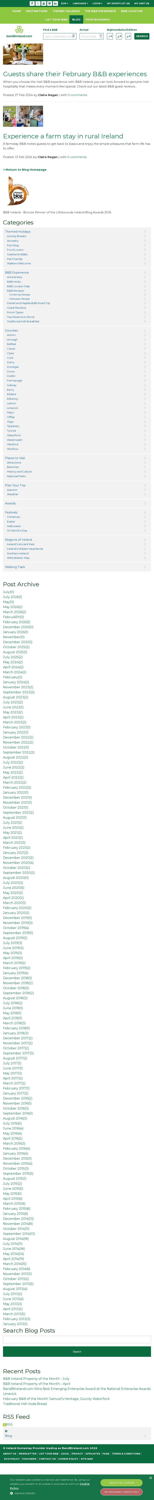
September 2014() (19, 1234)
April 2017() (13, 1078)
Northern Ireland (17, 553)
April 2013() (13, 1309)
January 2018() (16, 1033)
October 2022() (16, 747)
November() (14, 637)
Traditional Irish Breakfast (23, 321)
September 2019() (18, 933)
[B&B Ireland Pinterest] (50, 3)
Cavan (11, 348)
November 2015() (17, 1163)
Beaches (13, 467)
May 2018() (12, 1013)
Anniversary (14, 277)
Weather (12, 494)
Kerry (10, 389)
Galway (11, 385)
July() (8, 592)
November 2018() (18, 983)
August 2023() (15, 697)
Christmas (13, 516)
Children (128, 29)
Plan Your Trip (15, 485)
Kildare (11, 394)
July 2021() (12, 823)
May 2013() (12, 1304)
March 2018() (14, 1023)
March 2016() (14, 1143)
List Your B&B (56, 19)
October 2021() (15, 807)
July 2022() (13, 762)
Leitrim (11, 403)
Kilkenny (12, 398)
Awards (10, 503)
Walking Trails (15, 567)
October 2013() (16, 1279)
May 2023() (13, 712)
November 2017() (18, 1043)
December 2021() (17, 797)
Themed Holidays (66, 11)
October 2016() (16, 1108)
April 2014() (13, 1259)
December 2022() (18, 737)
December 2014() (18, 1219)
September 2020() (19, 873)
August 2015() (14, 1179)
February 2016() (16, 1148)
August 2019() (15, 938)
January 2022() (15, 732)
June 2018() (13, 1008)
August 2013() (15, 1289)
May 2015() (12, 1194)
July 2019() (12, 943)
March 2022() (14, 782)
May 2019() (12, 953)
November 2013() (17, 1274)
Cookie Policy (68, 1458)
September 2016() (18, 1113)
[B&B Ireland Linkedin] (55, 3)
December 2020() (18, 858)
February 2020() (17, 908)
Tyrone (11, 430)
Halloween (14, 526)
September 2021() (18, 812)
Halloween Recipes (19, 298)
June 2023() (13, 707)
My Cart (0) (141, 3)
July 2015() (12, 1184)
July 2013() (12, 1294)
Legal (65, 1453)
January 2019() (15, 973)
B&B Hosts (14, 281)
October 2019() (16, 928)
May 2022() (13, 772)
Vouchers (29, 1458)
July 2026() (12, 597)
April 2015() (12, 1199)
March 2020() (14, 903)
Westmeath (14, 439)
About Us (9, 1453)
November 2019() (18, 923)
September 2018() (18, 993)
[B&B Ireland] (19, 31)
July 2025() (13, 657)
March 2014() (15, 1264)
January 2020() (16, 913)
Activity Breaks (16, 236)
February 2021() (16, 848)
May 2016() (12, 1133)
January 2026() (15, 632)
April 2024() (13, 667)
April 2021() (13, 838)
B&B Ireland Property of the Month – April (36, 1384)
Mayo (10, 412)
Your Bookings (97, 19)
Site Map (87, 1458)
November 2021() (17, 802)
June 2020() (13, 888)
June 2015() (13, 1189)
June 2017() (13, 1068)
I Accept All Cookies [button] (121, 1482)
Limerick (12, 408)
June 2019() (13, 948)
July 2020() (13, 883)
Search (142, 36)
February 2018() (16, 1028)
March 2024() (14, 672)
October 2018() (16, 988)
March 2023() (14, 722)
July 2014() (13, 1244)
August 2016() (15, 1118)
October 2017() (16, 1048)
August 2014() (16, 1239)
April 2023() (13, 717)
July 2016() (12, 1123)
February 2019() (16, 968)
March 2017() (14, 1083)
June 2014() (14, 1249)
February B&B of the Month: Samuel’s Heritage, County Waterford (56, 1399)
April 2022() (13, 777)
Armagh (12, 339)
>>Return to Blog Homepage (25, 169)
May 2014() (13, 1254)
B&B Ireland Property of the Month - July (36, 1379)
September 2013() (18, 1284)
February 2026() (16, 622)
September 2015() (18, 1173)
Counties (11, 330)
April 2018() (12, 1018)
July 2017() (12, 1063)
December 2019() (17, 918)
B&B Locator (132, 11)
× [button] (150, 1478)
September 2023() (19, 692)
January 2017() (15, 1093)
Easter (11, 521)
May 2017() (12, 1073)
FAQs (105, 1453)
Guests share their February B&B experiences (75, 74)
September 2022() (19, 752)
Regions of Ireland (18, 540)
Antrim (11, 335)
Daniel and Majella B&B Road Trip (28, 303)
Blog (76, 19)
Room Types (15, 312)
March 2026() (14, 612)
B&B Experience (17, 272)
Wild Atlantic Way (18, 557)
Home (16, 11)
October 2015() (16, 1168)
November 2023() (18, 687)
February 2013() (16, 1319)
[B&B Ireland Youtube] (44, 3)
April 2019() (13, 958)
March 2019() (14, 963)
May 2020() (13, 893)
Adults (119, 29)
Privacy (77, 1453)
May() (8, 602)
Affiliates (93, 1453)
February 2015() (16, 1209)
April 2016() (13, 1138)
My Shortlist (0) (118, 3)
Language (80, 3)
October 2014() (16, 1229)
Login (97, 3)
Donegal (12, 366)
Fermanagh (14, 380)
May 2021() (12, 833)
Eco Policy (12, 1458)
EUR (64, 3)
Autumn (12, 489)
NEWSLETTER (27, 1453)
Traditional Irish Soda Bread (25, 1404)
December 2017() (18, 1038)
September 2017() (18, 1053)
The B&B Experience (100, 11)
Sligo (10, 421)
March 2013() (14, 1314)
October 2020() (16, 868)
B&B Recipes (15, 290)
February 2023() (16, 727)
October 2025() (16, 647)
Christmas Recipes (19, 294)
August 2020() (16, 878)
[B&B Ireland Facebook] (32, 3)
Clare (10, 353)
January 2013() (15, 1324)
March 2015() (14, 1204)
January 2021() (15, 853)
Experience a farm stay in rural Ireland (63, 136)
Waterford (13, 435)
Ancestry (12, 240)
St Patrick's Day (17, 530)
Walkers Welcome (19, 263)
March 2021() (14, 843)
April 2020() (13, 898)
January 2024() (16, 682)
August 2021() (15, 817)
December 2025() (18, 627)
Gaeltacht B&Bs (17, 254)
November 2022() (18, 742)
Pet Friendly (15, 259)
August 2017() (15, 1058)
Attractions (14, 462)
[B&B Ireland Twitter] (38, 3)
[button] (53, 1493)
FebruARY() (13, 617)
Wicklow (12, 448)
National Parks (16, 476)
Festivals (11, 512)
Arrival (84, 29)
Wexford (12, 444)
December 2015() (17, 1158)
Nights (110, 29)
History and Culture (19, 471)
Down (11, 371)
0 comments (77, 95)
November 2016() (17, 1103)
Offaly (11, 417)
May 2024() (13, 662)
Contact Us (47, 1458)
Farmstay (13, 245)
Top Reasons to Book (21, 316)
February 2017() (16, 1088)
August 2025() (15, 652)
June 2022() (13, 767)
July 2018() (12, 1003)
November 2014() (18, 1224)
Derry (10, 362)
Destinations (37, 11)
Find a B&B (50, 29)
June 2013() (13, 1299)
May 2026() (13, 607)
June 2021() (13, 828)
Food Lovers (15, 249)
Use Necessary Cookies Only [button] (121, 1491)
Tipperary (13, 426)
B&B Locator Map (18, 286)
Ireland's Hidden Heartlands (25, 548)
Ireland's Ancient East (20, 544)
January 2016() (15, 1153)
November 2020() (18, 863)
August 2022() (15, 757)
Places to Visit (15, 458)
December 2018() (17, 978)
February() (12, 677)
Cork (10, 357)
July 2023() (13, 702)
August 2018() (15, 998)
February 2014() (16, 1269)
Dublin (11, 375)
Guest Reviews (16, 307)
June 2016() (13, 1128)
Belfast (11, 344)
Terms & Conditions (126, 1453)
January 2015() (15, 1214)
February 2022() (17, 787)
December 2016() (17, 1098)
